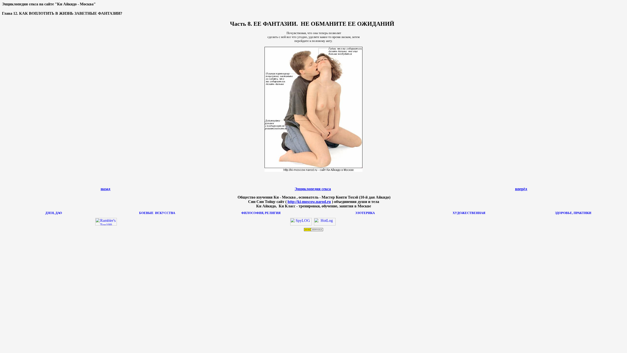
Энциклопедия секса (313, 189)
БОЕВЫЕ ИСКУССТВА (157, 213)
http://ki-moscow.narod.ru (309, 202)
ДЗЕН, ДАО (53, 213)
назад (105, 189)
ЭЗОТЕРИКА (365, 213)
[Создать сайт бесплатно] (313, 230)
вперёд (521, 189)
